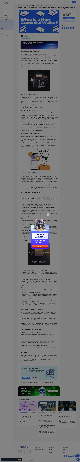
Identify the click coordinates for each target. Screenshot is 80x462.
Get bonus (40, 246)
